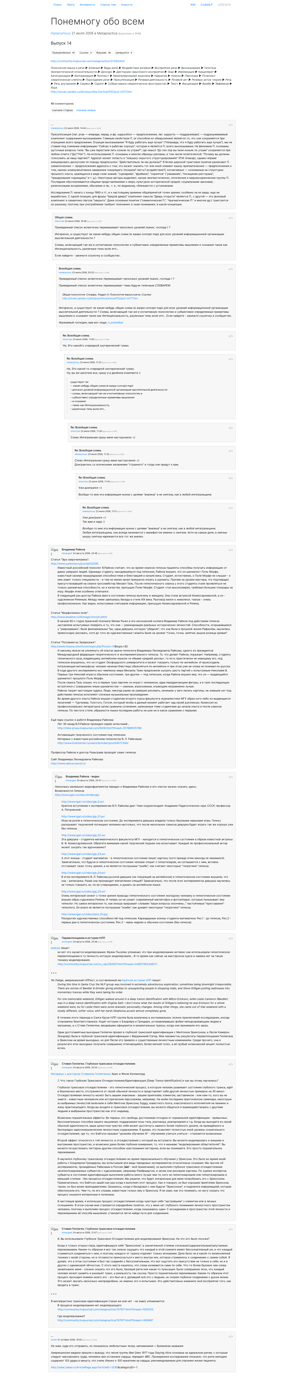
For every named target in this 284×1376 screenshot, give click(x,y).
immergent (67, 553)
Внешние (103, 52)
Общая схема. (64, 217)
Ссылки (85, 52)
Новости (126, 4)
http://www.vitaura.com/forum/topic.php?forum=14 (83, 646)
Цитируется (124, 52)
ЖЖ (192, 4)
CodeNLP (207, 4)
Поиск (57, 4)
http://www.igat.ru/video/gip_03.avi (83, 854)
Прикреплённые (63, 52)
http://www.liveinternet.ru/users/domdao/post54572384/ (93, 743)
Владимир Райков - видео (82, 776)
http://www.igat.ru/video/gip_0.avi (82, 801)
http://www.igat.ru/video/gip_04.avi (83, 872)
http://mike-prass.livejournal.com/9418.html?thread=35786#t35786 (100, 728)
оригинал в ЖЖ (129, 33)
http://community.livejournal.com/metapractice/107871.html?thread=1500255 (105, 1309)
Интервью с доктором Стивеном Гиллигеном (80, 1073)
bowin (54, 1339)
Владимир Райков (73, 549)
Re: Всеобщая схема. (76, 335)
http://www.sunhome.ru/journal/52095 (74, 563)
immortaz (59, 221)
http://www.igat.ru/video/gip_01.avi (83, 816)
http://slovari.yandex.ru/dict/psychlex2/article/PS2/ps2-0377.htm (91, 91)
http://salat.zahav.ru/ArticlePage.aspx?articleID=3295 (84, 1367)
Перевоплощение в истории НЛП (83, 937)
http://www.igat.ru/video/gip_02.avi (83, 835)
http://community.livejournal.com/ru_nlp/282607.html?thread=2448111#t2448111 (107, 964)
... (52, 124)
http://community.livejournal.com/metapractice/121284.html (88, 61)
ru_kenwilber (115, 322)
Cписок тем (108, 4)
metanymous (61, 33)
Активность (87, 4)
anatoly (55, 948)
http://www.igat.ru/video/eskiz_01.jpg (84, 914)
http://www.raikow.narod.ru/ (68, 763)
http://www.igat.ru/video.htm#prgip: (77, 794)
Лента (70, 4)
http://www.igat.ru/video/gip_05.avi (83, 891)
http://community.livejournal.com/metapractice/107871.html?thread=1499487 (105, 1320)
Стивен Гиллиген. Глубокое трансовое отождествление (98, 1063)
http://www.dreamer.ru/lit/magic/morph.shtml (79, 617)
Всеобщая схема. (70, 268)
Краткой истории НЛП (137, 980)
